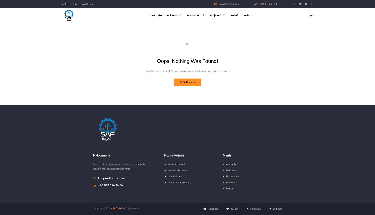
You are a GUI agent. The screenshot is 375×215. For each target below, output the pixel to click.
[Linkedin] (306, 4)
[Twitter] (300, 4)
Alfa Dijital (116, 208)
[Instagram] (312, 4)
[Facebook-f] (294, 4)
